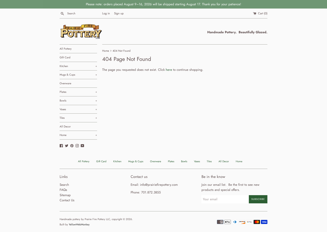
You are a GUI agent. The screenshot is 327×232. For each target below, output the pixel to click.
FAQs (63, 189)
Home (78, 135)
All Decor (65, 126)
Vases (78, 109)
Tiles (78, 118)
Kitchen (78, 66)
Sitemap (65, 195)
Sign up (119, 13)
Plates (78, 92)
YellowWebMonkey (79, 224)
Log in (106, 13)
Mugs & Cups (78, 75)
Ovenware (65, 83)
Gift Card (65, 57)
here (169, 69)
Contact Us (67, 200)
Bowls (78, 101)
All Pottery (66, 49)
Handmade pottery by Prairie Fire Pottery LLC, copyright (91, 219)
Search (64, 184)
